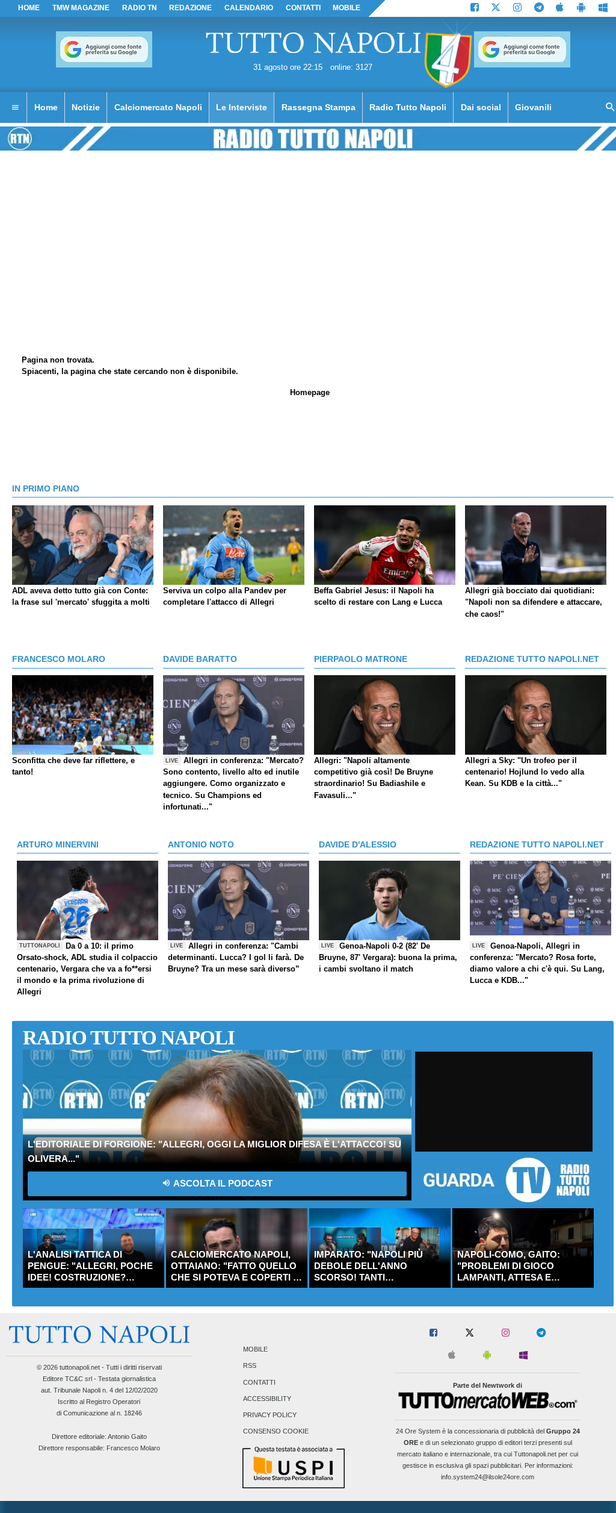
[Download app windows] (603, 8)
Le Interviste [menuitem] (241, 107)
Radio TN (139, 7)
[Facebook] (474, 8)
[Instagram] (517, 8)
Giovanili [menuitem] (533, 107)
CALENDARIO (248, 7)
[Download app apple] (560, 8)
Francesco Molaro (133, 1448)
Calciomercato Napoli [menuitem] (158, 107)
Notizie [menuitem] (86, 107)
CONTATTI (303, 7)
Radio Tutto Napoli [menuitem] (407, 107)
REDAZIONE (190, 7)
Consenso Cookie (276, 1431)
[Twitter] (495, 8)
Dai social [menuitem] (481, 107)
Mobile (255, 1349)
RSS (249, 1366)
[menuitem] (15, 108)
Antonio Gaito (127, 1436)
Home (29, 7)
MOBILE (346, 7)
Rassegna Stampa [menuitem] (319, 107)
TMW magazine (80, 7)
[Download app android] (581, 8)
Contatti (259, 1382)
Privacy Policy (270, 1414)
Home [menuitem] (46, 107)
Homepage (310, 392)
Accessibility (267, 1398)
